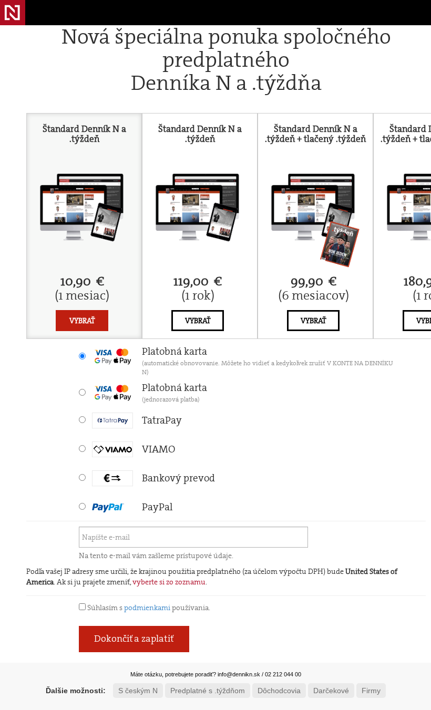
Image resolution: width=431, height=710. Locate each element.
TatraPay (162, 420)
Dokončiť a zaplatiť (134, 638)
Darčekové (331, 690)
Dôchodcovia (279, 690)
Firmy (371, 690)
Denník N (12, 12)
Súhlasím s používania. (148, 607)
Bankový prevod (178, 478)
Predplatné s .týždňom (207, 690)
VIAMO (158, 449)
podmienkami (147, 607)
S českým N (138, 690)
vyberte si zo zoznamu (169, 581)
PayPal (157, 506)
